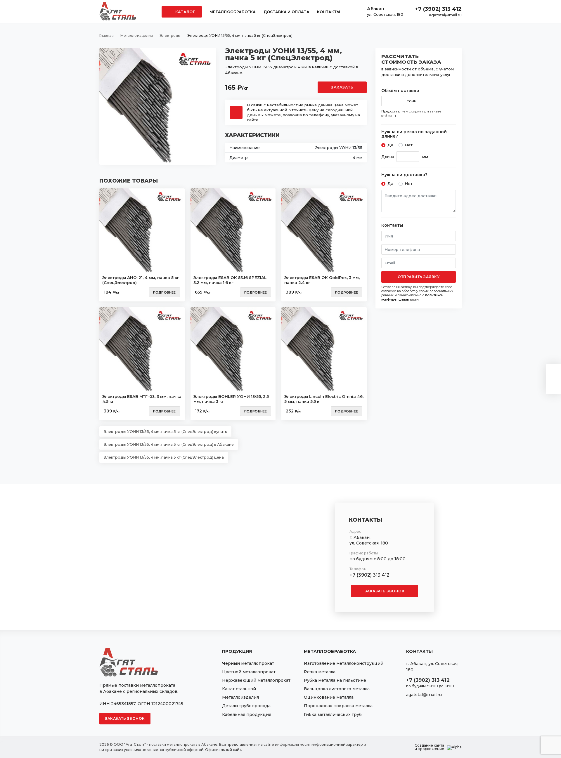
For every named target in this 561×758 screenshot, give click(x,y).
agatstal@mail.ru (445, 15)
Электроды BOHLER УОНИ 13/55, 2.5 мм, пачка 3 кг (231, 399)
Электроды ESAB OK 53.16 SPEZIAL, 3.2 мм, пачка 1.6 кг (230, 280)
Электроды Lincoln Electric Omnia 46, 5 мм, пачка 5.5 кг (323, 399)
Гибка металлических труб (333, 714)
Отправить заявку (418, 277)
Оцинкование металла (329, 697)
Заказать (342, 87)
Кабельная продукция (246, 714)
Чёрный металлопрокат (248, 663)
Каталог (184, 12)
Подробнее (164, 292)
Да (390, 145)
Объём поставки (400, 91)
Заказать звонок (385, 591)
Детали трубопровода (246, 705)
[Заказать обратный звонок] (553, 386)
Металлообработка (232, 12)
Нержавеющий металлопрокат (256, 680)
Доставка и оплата (286, 12)
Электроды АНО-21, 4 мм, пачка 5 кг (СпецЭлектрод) (140, 280)
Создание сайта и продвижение (429, 747)
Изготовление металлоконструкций (343, 663)
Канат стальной (239, 688)
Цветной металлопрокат (249, 671)
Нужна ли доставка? (404, 175)
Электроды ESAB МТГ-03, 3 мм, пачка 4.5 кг (141, 399)
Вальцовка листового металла (337, 688)
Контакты (328, 12)
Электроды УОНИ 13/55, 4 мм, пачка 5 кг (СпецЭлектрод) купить (165, 431)
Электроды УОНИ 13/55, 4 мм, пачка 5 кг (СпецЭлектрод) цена (164, 457)
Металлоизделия (240, 697)
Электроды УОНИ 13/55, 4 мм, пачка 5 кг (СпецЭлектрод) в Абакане (169, 444)
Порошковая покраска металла (338, 705)
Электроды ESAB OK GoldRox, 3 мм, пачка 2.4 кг (322, 280)
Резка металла (319, 671)
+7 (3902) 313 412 (438, 9)
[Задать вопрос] (553, 371)
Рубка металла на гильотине (335, 680)
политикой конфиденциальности (412, 297)
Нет (409, 145)
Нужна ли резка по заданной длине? (414, 134)
